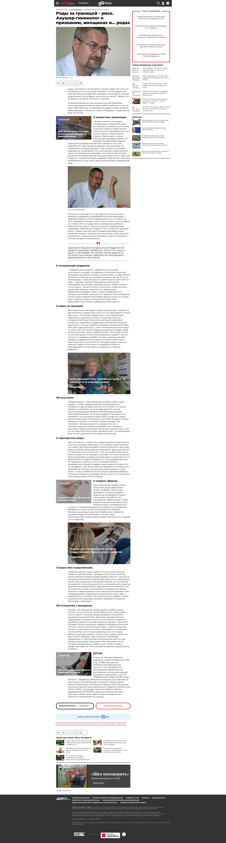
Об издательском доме (81, 798)
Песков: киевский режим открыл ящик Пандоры (154, 129)
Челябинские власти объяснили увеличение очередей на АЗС (151, 18)
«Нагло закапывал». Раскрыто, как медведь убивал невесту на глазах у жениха (155, 77)
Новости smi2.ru (64, 790)
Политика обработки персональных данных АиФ (120, 800)
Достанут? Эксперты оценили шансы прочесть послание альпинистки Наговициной (156, 108)
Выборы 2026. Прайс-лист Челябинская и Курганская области (94, 802)
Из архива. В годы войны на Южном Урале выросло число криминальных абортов (115, 750)
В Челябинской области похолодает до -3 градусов (151, 27)
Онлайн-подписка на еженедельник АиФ (107, 798)
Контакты (145, 798)
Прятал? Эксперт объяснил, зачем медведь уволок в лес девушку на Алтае (154, 85)
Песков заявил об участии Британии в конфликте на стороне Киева (155, 121)
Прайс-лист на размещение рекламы (86, 800)
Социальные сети (158, 798)
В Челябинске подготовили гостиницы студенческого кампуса (151, 36)
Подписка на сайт (132, 798)
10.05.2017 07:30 (61, 9)
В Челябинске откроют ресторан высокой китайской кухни (151, 46)
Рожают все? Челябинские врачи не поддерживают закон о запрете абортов (96, 550)
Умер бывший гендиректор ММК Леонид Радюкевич (151, 55)
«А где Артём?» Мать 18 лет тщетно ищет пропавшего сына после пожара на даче (155, 70)
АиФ (71, 77)
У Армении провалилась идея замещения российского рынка (153, 136)
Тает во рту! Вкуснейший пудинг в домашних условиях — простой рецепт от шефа (154, 101)
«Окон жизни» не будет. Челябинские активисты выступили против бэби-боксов (78, 757)
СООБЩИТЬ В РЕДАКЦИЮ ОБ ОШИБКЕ (133, 802)
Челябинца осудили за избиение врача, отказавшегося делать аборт (78, 750)
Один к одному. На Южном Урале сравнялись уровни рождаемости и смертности (78, 742)
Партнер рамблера (92, 834)
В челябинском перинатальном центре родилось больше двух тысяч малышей (115, 742)
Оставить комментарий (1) (113, 706)
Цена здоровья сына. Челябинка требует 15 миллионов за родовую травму (97, 380)
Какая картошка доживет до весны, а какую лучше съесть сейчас (155, 152)
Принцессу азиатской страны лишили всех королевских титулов (154, 144)
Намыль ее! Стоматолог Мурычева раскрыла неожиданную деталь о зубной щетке (155, 93)
